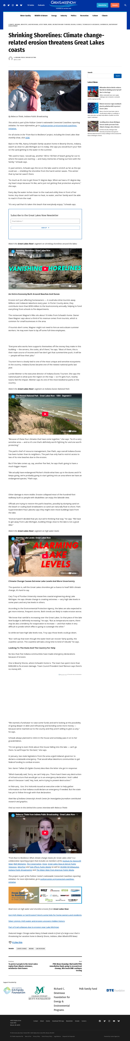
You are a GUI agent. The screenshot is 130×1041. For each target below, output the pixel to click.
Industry (64, 16)
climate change (22, 948)
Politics (73, 16)
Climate (105, 16)
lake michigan (40, 948)
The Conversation (34, 864)
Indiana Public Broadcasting (25, 57)
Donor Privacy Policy (47, 1036)
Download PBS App (58, 1021)
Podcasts (41, 5)
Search (90, 72)
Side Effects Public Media (40, 867)
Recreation (84, 16)
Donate (115, 5)
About (42, 1021)
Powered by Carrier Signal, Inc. (112, 1036)
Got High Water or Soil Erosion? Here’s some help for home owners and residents (45, 915)
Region (73, 24)
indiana (31, 948)
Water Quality (25, 16)
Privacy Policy (36, 1036)
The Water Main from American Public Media (55, 870)
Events (48, 1021)
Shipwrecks (104, 24)
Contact (35, 1021)
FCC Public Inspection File (16, 1036)
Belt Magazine (20, 864)
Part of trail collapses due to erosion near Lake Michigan (33, 927)
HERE (27, 137)
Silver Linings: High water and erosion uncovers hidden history (36, 921)
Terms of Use (28, 1036)
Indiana (17, 24)
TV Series (30, 5)
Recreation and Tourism (61, 24)
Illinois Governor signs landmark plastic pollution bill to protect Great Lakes (110, 106)
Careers (84, 1021)
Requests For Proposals (69, 1036)
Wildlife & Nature (41, 16)
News (50, 24)
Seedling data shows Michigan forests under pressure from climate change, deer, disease (110, 124)
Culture (95, 16)
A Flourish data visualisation (74, 674)
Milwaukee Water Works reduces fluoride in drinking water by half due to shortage (110, 90)
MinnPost (22, 867)
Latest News (43, 24)
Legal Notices (57, 1036)
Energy (54, 16)
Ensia (44, 864)
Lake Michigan (33, 24)
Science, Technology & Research (87, 24)
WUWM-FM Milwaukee (69, 867)
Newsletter (102, 5)
